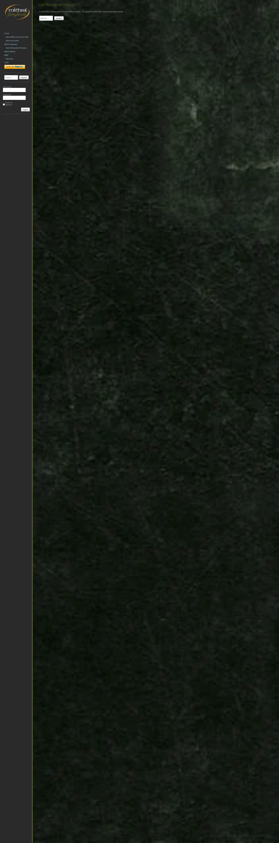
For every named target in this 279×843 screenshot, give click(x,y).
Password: (7, 95)
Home (6, 33)
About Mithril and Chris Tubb (17, 37)
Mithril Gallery (9, 51)
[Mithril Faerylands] (17, 23)
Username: (7, 87)
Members (9, 58)
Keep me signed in (8, 103)
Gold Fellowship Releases (16, 48)
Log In (25, 109)
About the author (12, 40)
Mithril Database (10, 44)
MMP (6, 55)
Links (6, 62)
